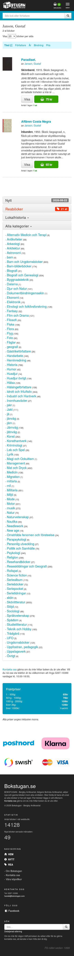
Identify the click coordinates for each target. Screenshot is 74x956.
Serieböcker (15, 584)
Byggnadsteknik (18, 279)
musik (11, 508)
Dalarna (12, 284)
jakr (9, 405)
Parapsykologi (16, 539)
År (30, 45)
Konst (11, 436)
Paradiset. (28, 59)
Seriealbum (15, 579)
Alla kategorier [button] (17, 225)
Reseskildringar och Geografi (27, 566)
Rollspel (12, 570)
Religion (12, 557)
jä (8, 414)
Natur (10, 512)
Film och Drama (18, 315)
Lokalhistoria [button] (16, 217)
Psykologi (13, 552)
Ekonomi (13, 297)
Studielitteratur (17, 624)
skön (10, 597)
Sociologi (13, 611)
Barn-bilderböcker (19, 266)
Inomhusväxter (17, 400)
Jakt (10, 409)
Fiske (10, 324)
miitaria (12, 481)
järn (9, 423)
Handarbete (15, 355)
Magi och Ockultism (20, 458)
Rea (10, 864)
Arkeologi (13, 243)
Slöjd (10, 606)
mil (9, 485)
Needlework (15, 526)
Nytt (10, 859)
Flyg (10, 333)
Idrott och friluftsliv (19, 391)
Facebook (13, 910)
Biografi (12, 270)
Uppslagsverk (16, 651)
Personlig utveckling (20, 543)
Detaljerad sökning (13, 931)
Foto (10, 337)
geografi (12, 346)
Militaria (12, 490)
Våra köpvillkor (14, 879)
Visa (27, 99)
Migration (13, 476)
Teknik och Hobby (19, 629)
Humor (11, 369)
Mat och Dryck (17, 467)
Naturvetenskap (18, 517)
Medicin (12, 472)
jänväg (11, 418)
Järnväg (12, 427)
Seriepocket (15, 588)
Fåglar (11, 342)
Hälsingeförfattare (19, 387)
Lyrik (10, 454)
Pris (48, 45)
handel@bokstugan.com (14, 895)
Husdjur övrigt (16, 378)
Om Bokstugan (14, 871)
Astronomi (14, 252)
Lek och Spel (16, 449)
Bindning (38, 45)
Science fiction (17, 575)
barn (10, 257)
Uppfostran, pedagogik (22, 647)
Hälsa (11, 382)
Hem (10, 854)
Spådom (12, 620)
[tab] (37, 200)
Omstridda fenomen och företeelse (30, 535)
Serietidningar (16, 593)
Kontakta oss (10, 669)
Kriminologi (14, 445)
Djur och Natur (17, 288)
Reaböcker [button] (36, 209)
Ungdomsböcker (18, 642)
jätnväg (12, 432)
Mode (11, 499)
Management (16, 463)
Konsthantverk (17, 440)
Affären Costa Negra (36, 121)
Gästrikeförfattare (19, 351)
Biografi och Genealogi (22, 275)
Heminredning (16, 360)
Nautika (12, 521)
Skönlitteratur (16, 602)
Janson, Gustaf (32, 63)
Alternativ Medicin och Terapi (26, 234)
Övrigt (11, 655)
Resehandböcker (18, 561)
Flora (10, 328)
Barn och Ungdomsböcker (25, 261)
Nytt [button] (36, 200)
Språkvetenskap (18, 615)
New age (13, 530)
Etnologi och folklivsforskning (27, 306)
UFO (10, 638)
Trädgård (13, 633)
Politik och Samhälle (21, 548)
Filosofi (12, 320)
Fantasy (12, 311)
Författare (20, 45)
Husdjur (12, 373)
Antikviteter (14, 239)
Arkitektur (13, 248)
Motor (11, 503)
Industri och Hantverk (21, 396)
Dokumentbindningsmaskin (25, 293)
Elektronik (13, 302)
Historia (12, 364)
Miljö (10, 494)
